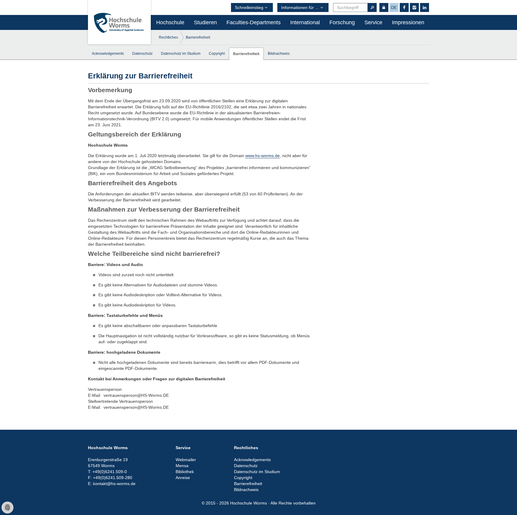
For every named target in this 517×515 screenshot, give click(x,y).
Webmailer (186, 459)
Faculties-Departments (253, 22)
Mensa (182, 465)
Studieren (205, 22)
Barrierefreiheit (198, 37)
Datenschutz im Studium (180, 53)
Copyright (217, 53)
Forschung (342, 22)
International (305, 22)
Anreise (183, 477)
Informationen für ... (300, 7)
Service (373, 22)
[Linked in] (424, 7)
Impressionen (408, 22)
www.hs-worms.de (262, 155)
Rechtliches (168, 37)
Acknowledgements (108, 53)
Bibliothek (185, 471)
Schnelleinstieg (249, 7)
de (394, 7)
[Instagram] (414, 7)
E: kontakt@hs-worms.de (112, 483)
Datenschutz (142, 53)
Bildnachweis (279, 53)
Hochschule (170, 22)
